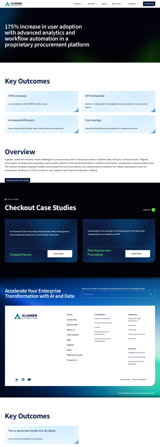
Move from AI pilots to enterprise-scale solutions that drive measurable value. (113, 288)
